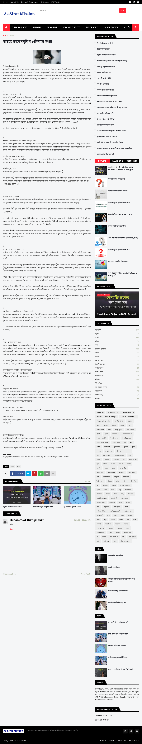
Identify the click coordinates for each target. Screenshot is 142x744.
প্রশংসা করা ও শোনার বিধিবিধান (106, 119)
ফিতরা (105, 489)
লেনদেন (130, 515)
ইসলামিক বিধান (114, 438)
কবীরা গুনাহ (107, 447)
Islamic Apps (113, 412)
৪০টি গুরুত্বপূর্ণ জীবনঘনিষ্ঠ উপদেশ (117, 657)
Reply (12, 529)
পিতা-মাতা (105, 485)
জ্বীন (98, 464)
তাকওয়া (121, 464)
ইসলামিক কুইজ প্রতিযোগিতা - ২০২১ (119, 202)
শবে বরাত (113, 520)
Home (5, 2)
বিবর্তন (115, 494)
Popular (102, 161)
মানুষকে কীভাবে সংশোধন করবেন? (12, 506)
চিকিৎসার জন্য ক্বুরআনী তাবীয (105, 125)
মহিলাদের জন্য (117, 394)
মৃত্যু (108, 515)
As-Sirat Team (19, 740)
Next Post (85, 574)
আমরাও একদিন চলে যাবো (104, 72)
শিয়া (128, 520)
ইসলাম (106, 434)
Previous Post (10, 574)
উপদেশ (12, 35)
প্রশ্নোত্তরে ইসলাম (117, 387)
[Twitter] (28, 473)
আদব (117, 345)
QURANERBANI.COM (103, 715)
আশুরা (109, 429)
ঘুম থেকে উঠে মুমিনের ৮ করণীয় (72, 506)
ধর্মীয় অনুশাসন (111, 472)
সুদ (97, 537)
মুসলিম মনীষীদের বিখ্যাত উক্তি (117, 226)
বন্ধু (120, 489)
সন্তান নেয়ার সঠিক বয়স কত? (105, 154)
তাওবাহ (105, 464)
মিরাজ (98, 507)
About (112, 740)
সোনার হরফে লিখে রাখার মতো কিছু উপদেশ (120, 669)
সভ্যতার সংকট (100, 528)
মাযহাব (120, 502)
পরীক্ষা (124, 481)
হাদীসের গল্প (106, 541)
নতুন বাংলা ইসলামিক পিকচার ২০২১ (118, 261)
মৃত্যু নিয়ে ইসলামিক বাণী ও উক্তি (117, 191)
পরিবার (117, 481)
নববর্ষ (98, 477)
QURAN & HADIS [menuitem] (19, 27)
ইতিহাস (98, 434)
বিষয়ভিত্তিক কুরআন (101, 498)
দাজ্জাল (113, 468)
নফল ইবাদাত (132, 472)
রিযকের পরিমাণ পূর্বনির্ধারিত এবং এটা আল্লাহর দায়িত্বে (112, 60)
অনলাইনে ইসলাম (119, 421)
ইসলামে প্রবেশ (116, 442)
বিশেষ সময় (130, 494)
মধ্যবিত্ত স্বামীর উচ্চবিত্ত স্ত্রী (117, 602)
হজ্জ (123, 537)
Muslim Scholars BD (128, 417)
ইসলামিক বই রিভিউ (101, 438)
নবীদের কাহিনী (117, 375)
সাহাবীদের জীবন (127, 532)
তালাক (106, 468)
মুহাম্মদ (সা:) (100, 515)
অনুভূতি (117, 337)
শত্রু (105, 520)
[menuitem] (6, 27)
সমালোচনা (119, 528)
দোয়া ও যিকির (117, 371)
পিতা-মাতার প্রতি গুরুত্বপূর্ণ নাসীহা (43, 506)
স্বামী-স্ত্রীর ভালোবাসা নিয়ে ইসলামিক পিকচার (110, 142)
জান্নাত (98, 459)
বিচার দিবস (99, 494)
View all (88, 481)
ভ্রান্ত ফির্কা (117, 391)
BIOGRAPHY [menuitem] (92, 27)
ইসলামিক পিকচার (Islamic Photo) (120, 214)
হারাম (115, 541)
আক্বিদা (117, 341)
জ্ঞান (124, 459)
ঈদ (125, 442)
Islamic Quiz (117, 161)
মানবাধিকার (112, 502)
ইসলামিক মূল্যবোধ (117, 349)
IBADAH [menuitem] (37, 27)
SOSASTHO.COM (102, 720)
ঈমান (131, 442)
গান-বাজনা (127, 451)
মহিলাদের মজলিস (101, 502)
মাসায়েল (128, 502)
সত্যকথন (117, 398)
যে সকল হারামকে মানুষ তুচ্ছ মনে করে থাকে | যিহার (111, 130)
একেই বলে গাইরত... (114, 567)
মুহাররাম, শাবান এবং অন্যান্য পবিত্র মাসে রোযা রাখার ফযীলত (114, 148)
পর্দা (97, 485)
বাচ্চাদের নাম (128, 489)
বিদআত (108, 494)
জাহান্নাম (107, 459)
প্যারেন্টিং (114, 485)
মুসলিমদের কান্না (128, 511)
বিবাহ (122, 494)
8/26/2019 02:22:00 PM (82, 520)
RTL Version (56, 2)
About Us (15, 2)
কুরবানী (133, 447)
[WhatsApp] (41, 473)
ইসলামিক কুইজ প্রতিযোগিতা (116, 179)
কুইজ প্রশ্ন (117, 447)
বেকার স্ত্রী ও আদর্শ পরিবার (104, 78)
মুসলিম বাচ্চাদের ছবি (115, 511)
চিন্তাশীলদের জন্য (117, 364)
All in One (45, 2)
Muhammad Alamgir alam (27, 520)
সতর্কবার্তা (99, 524)
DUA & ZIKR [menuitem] (52, 27)
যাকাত (115, 515)
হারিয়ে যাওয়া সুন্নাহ (125, 541)
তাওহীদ (113, 464)
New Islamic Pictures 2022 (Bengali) (117, 314)
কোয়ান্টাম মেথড (108, 451)
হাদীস (98, 541)
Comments (131, 161)
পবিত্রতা (110, 481)
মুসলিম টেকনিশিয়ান (101, 511)
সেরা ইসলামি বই (114, 537)
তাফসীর (98, 468)
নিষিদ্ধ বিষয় (117, 383)
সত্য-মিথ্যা (108, 524)
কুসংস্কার (99, 451)
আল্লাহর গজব (100, 429)
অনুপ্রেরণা (117, 329)
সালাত (18, 466)
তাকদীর (129, 464)
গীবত (98, 455)
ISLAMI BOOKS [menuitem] (111, 27)
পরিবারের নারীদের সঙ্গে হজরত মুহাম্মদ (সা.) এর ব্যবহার (121, 580)
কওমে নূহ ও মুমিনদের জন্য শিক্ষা (106, 66)
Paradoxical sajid (103, 421)
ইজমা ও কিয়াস (130, 429)
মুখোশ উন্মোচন (117, 507)
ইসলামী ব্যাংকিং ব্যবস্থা (102, 442)
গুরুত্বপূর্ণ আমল (117, 360)
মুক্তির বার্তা (106, 507)
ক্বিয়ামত (117, 356)
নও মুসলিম (121, 472)
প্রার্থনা (98, 489)
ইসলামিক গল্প (115, 434)
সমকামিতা (110, 528)
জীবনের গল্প (116, 459)
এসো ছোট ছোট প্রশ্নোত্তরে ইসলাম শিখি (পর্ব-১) (123, 238)
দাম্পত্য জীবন (123, 468)
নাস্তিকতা (117, 379)
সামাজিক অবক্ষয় (100, 532)
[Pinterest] (34, 473)
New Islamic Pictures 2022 (109, 101)
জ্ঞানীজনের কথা (117, 368)
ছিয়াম (130, 455)
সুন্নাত (104, 537)
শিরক (134, 520)
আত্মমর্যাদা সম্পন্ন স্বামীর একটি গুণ (118, 590)
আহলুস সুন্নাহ (118, 429)
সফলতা (126, 524)
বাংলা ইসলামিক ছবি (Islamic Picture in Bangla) (122, 274)
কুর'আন (126, 447)
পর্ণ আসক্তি (133, 481)
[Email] (47, 473)
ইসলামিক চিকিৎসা (127, 434)
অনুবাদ (117, 333)
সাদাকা (127, 528)
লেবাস (98, 520)
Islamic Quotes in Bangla (106, 417)
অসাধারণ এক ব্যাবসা (103, 84)
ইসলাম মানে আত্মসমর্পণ (103, 49)
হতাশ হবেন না (132, 537)
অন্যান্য (114, 425)
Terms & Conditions (30, 2)
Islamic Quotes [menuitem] (71, 27)
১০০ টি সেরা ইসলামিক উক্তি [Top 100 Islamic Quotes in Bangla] (120, 168)
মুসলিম (126, 507)
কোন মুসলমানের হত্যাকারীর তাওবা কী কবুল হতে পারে (112, 107)
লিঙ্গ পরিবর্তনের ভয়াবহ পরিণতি (105, 43)
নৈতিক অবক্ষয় (100, 481)
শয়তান (121, 520)
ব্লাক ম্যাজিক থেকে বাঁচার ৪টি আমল (107, 136)
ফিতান (112, 489)
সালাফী (118, 532)
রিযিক (122, 515)
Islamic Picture (128, 412)
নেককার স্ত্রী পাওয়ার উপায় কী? (105, 90)
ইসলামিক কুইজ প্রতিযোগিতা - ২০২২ (119, 249)
